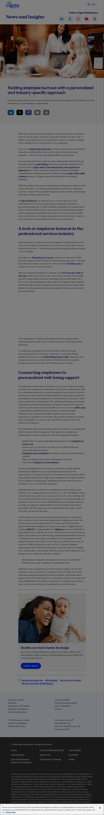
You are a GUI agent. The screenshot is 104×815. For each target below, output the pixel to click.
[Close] (100, 808)
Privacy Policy (11, 812)
